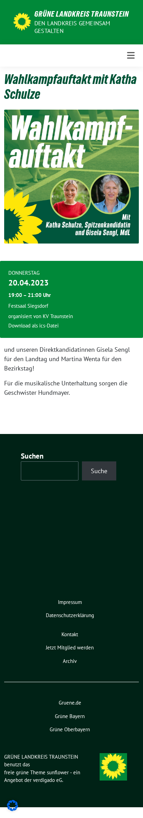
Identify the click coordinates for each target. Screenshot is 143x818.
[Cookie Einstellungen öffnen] (12, 805)
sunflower (58, 772)
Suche (99, 471)
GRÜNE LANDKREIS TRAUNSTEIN (81, 13)
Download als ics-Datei (33, 325)
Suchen (32, 456)
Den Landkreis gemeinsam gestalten (72, 27)
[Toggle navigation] (131, 55)
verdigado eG (47, 780)
